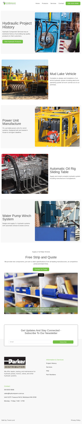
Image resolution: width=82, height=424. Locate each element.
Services (53, 3)
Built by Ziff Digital (76, 423)
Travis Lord (11, 420)
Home (38, 3)
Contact (61, 3)
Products (45, 3)
